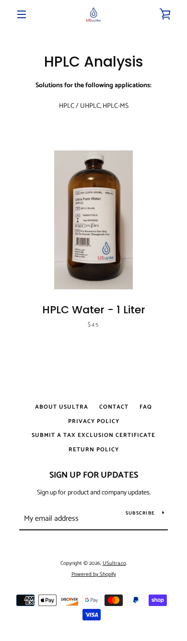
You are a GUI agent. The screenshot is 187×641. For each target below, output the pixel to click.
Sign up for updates (93, 475)
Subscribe (140, 513)
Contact (114, 407)
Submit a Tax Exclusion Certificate (93, 435)
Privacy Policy (93, 421)
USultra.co (114, 563)
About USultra (61, 407)
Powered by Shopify (93, 574)
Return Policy (94, 449)
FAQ (146, 407)
